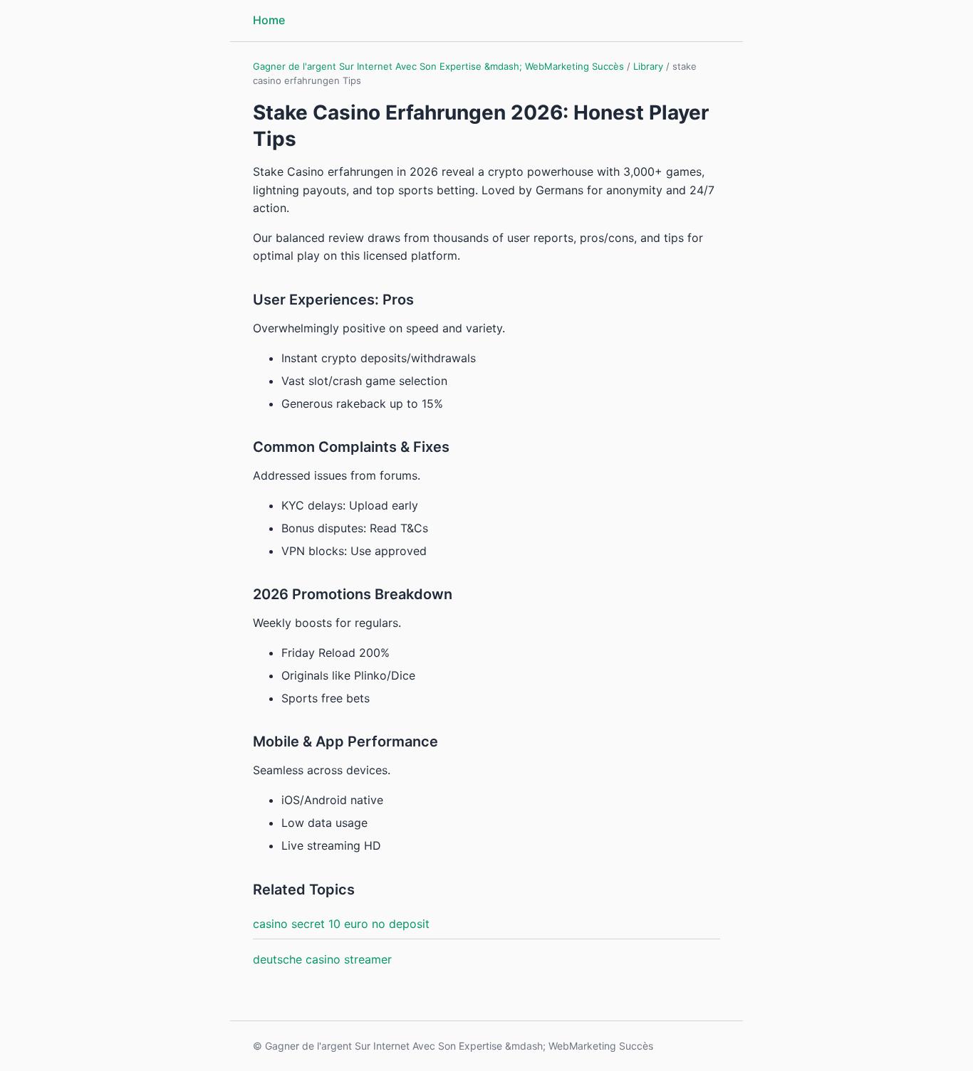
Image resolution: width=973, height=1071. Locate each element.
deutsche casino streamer (322, 959)
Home (269, 20)
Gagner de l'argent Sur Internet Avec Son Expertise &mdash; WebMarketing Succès (438, 66)
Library (648, 66)
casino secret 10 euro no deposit (341, 924)
